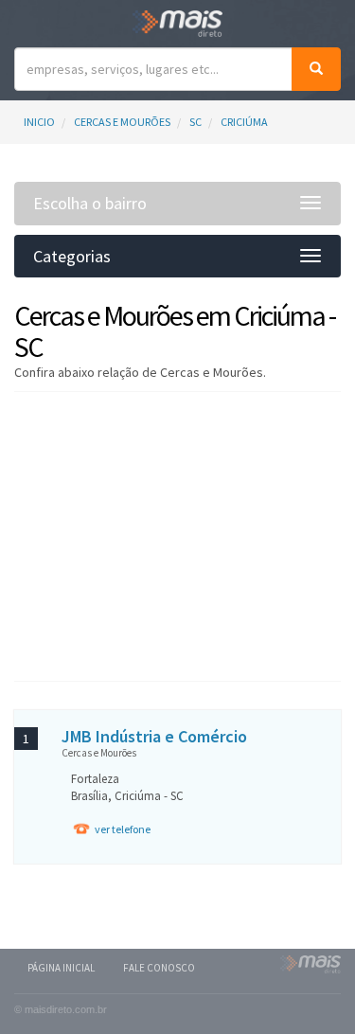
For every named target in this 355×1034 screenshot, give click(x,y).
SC (195, 122)
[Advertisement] (178, 534)
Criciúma (244, 122)
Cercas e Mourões (122, 122)
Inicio (39, 122)
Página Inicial (61, 967)
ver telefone (123, 829)
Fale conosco (159, 967)
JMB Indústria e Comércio (154, 736)
